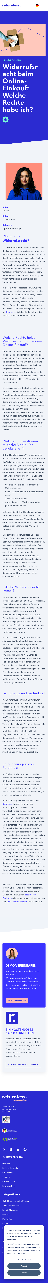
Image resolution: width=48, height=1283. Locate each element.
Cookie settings (24, 1259)
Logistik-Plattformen (10, 1210)
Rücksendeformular (10, 1168)
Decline (24, 1273)
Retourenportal (8, 1181)
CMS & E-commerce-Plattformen (15, 1201)
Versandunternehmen (11, 1205)
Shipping (6, 1177)
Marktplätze (7, 1219)
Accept (24, 1266)
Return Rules (7, 1172)
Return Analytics (8, 1186)
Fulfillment (6, 1214)
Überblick (6, 1163)
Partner (5, 1223)
